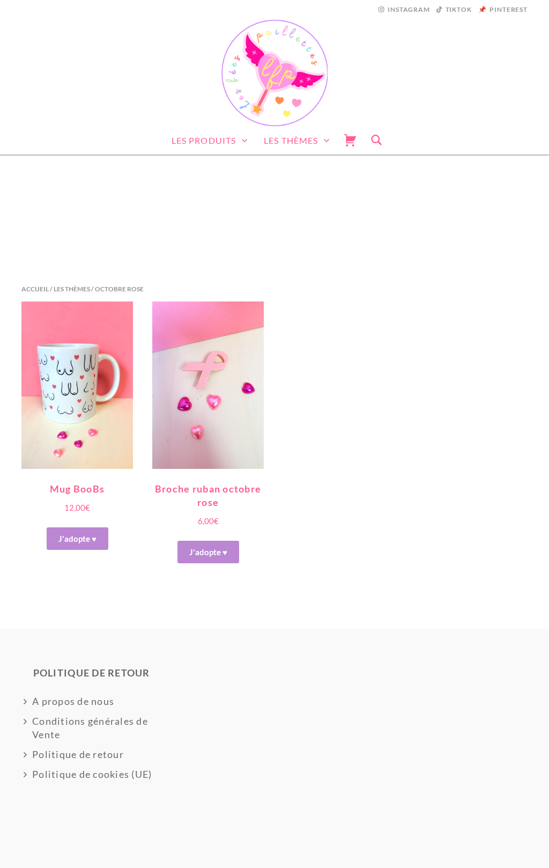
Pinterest (508, 9)
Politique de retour (78, 754)
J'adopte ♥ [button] (208, 552)
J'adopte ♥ (77, 538)
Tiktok (459, 9)
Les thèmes (291, 140)
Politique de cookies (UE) (92, 774)
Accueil (35, 289)
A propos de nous (73, 701)
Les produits (204, 140)
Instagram (409, 9)
